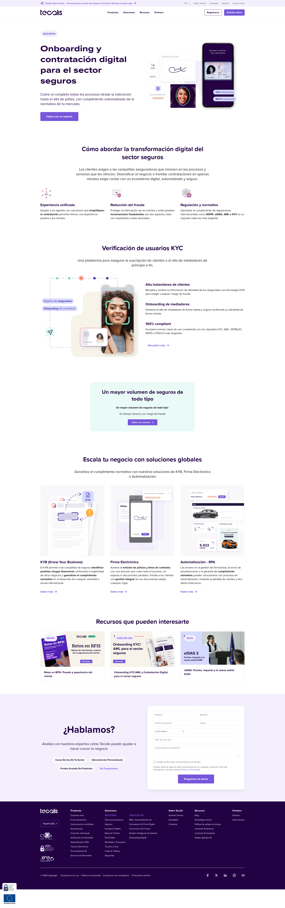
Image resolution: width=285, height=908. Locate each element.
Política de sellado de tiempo (208, 824)
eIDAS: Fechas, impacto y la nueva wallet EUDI (209, 672)
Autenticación (77, 828)
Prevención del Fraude (139, 828)
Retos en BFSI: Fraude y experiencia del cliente (68, 674)
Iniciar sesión (239, 3)
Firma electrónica (78, 819)
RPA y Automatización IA (140, 819)
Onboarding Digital (137, 837)
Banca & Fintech (112, 833)
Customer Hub (77, 815)
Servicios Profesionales (81, 855)
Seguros (109, 824)
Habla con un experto (59, 116)
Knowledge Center (203, 819)
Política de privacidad (91, 875)
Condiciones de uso (70, 875)
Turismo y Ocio (112, 846)
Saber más (46, 592)
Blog (197, 815)
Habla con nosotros (141, 422)
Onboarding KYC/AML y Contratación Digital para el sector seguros (141, 674)
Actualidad (173, 819)
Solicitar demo (234, 12)
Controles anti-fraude (80, 833)
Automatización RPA (80, 842)
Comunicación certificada (82, 824)
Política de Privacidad (190, 769)
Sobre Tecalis (200, 3)
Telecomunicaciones (114, 819)
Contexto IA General (204, 828)
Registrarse (213, 12)
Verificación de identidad (82, 837)
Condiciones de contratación (116, 875)
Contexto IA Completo (205, 833)
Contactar (213, 3)
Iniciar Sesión (238, 819)
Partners (159, 12)
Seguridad (109, 855)
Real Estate (110, 837)
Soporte (225, 3)
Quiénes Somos (176, 815)
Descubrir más (156, 345)
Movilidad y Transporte (115, 842)
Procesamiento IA (79, 851)
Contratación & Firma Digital (142, 824)
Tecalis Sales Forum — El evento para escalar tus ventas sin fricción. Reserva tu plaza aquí (88, 3)
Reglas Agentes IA (203, 837)
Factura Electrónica (79, 846)
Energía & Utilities (113, 828)
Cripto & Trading (112, 851)
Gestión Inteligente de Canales (143, 833)
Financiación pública (141, 875)
